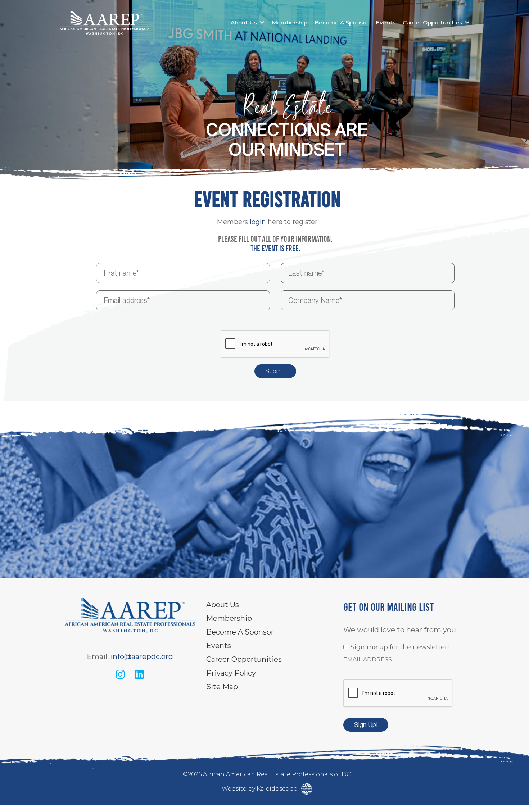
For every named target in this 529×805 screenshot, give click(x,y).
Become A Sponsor (342, 22)
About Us (244, 22)
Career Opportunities (432, 22)
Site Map (222, 686)
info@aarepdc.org (141, 656)
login (258, 222)
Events (385, 22)
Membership (289, 22)
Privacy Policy (231, 673)
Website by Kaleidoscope (260, 788)
